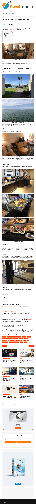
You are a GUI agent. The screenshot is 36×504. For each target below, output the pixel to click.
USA (25, 342)
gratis (4, 338)
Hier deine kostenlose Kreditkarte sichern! (9, 311)
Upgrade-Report (5, 13)
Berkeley (9, 336)
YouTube (13, 13)
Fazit (4, 39)
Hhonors (9, 338)
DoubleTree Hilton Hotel (12, 29)
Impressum (5, 491)
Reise (19, 340)
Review (27, 340)
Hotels (4, 358)
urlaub (22, 342)
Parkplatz (5, 36)
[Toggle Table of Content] (11, 32)
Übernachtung (12, 342)
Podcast (10, 13)
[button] (16, 13)
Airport (5, 336)
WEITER (18, 442)
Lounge (5, 37)
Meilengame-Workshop (17, 11)
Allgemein (5, 394)
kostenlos (21, 338)
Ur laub (17, 342)
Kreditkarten (8, 358)
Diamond (14, 336)
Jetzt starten (18, 483)
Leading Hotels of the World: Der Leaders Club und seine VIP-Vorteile (26, 361)
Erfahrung (24, 336)
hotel (17, 338)
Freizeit (5, 38)
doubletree (19, 336)
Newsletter (29, 319)
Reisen (23, 340)
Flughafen (29, 336)
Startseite (4, 11)
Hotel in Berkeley (6, 33)
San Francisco (6, 342)
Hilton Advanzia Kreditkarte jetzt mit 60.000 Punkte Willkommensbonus (9, 379)
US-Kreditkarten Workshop (26, 11)
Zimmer (5, 34)
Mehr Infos (18, 425)
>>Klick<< (29, 64)
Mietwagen (29, 26)
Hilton (13, 338)
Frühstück (5, 35)
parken (10, 340)
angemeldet (7, 404)
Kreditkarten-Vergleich (10, 11)
